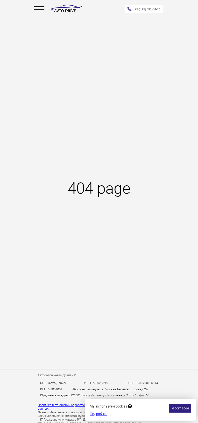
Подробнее (98, 414)
